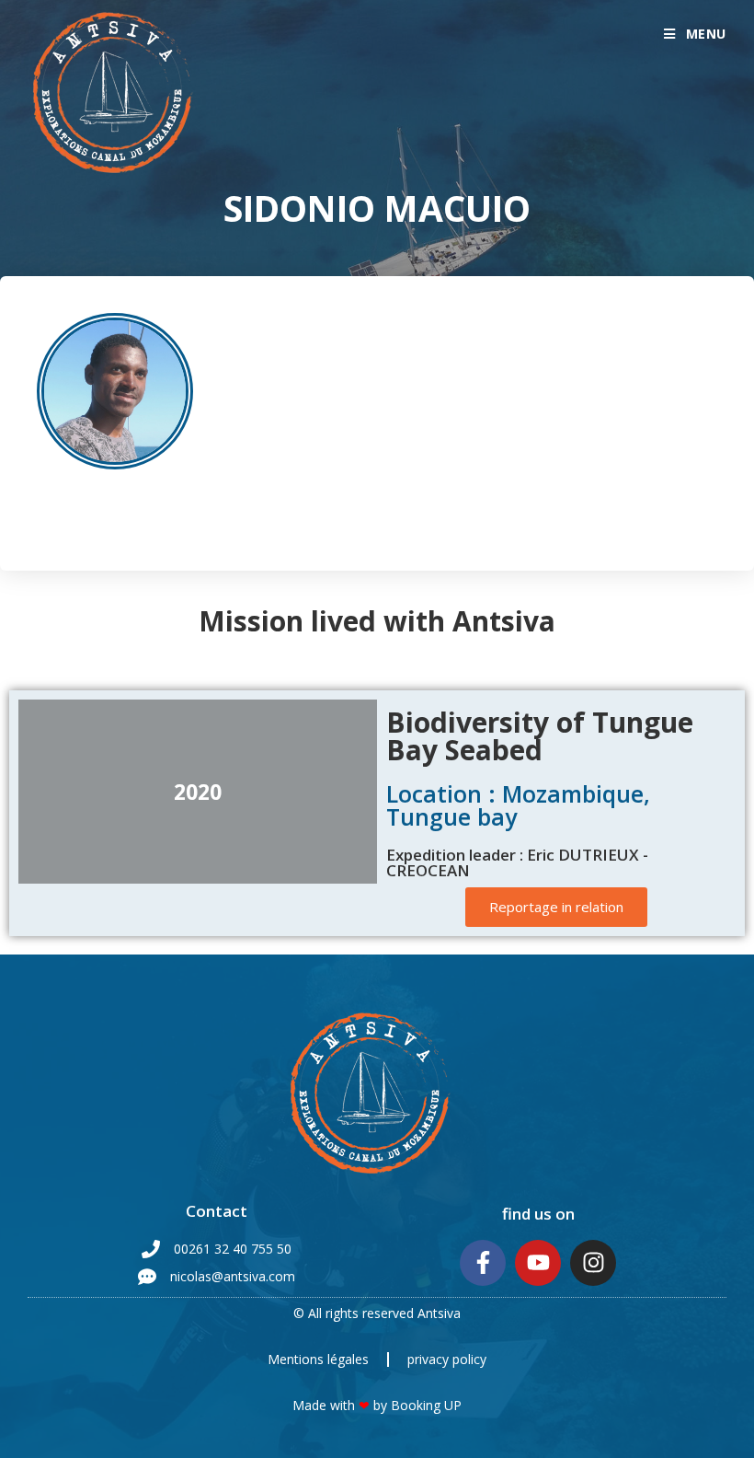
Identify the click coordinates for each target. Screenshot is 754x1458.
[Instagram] (593, 1263)
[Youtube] (538, 1263)
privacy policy (446, 1359)
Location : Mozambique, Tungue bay (518, 805)
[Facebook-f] (483, 1263)
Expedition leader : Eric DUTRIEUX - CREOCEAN (517, 862)
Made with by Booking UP (377, 1405)
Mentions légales (318, 1359)
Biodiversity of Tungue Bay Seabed (539, 736)
